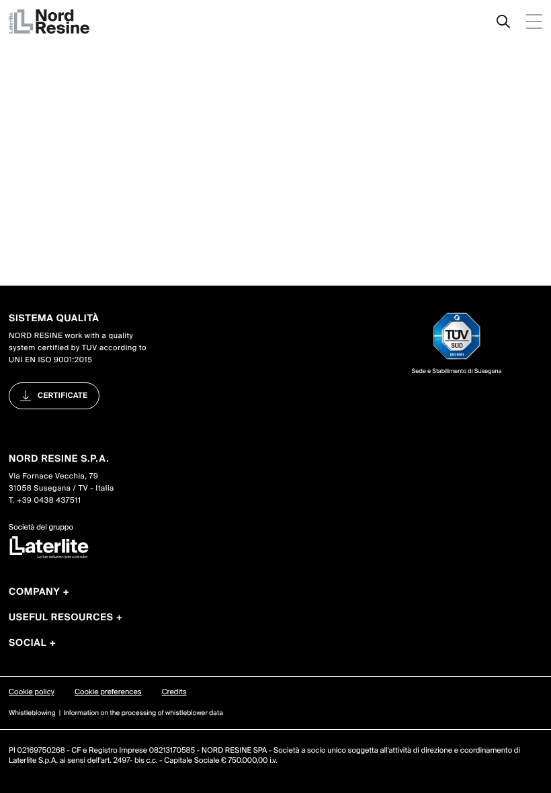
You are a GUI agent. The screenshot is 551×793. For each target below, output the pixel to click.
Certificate (63, 396)
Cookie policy (31, 692)
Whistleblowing (32, 713)
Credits (174, 692)
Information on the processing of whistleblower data (143, 713)
